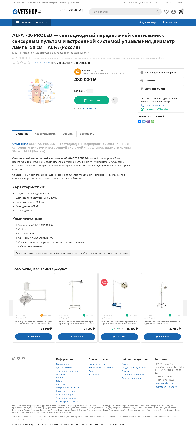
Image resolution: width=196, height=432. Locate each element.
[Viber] (148, 121)
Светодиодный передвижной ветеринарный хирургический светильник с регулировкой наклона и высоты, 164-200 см (76, 322)
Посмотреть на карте (166, 386)
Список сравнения (131, 378)
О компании (130, 2)
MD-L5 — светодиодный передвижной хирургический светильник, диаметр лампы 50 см (119, 322)
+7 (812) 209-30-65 (155, 105)
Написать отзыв (41, 62)
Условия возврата (65, 394)
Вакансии (94, 374)
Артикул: (69, 62)
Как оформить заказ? (67, 401)
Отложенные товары (133, 374)
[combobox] (125, 11)
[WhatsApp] (152, 121)
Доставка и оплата (149, 2)
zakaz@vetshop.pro (164, 383)
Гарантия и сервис (66, 391)
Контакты (166, 2)
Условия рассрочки (66, 398)
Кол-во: (78, 90)
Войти (125, 364)
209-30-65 (69, 10)
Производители (97, 364)
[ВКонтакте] (139, 121)
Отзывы (178, 2)
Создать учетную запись (135, 367)
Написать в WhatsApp (157, 109)
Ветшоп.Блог (171, 22)
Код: (53, 62)
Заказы (125, 371)
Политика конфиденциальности (67, 386)
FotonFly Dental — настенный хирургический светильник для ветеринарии (33, 322)
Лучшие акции (149, 22)
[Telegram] (144, 121)
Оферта (60, 381)
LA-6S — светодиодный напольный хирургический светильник (162, 322)
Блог (91, 371)
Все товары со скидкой (101, 367)
